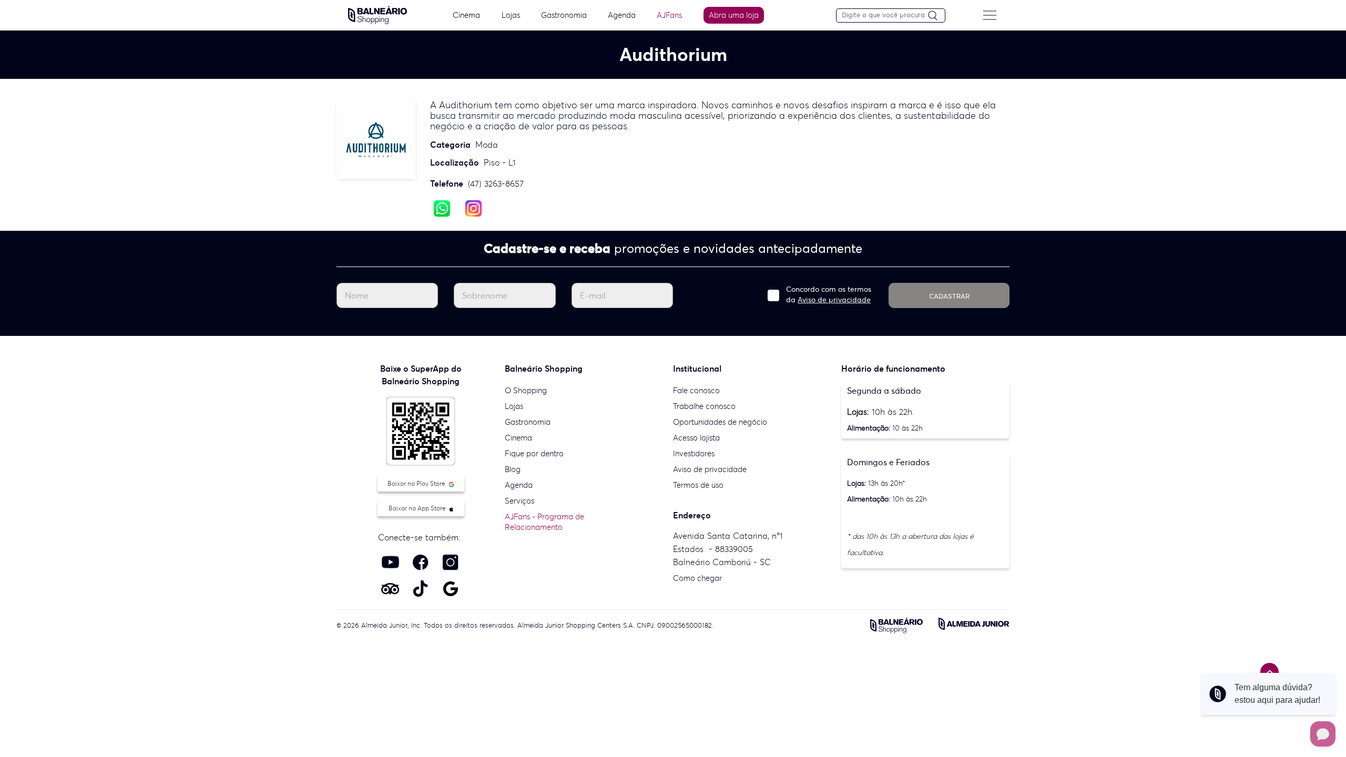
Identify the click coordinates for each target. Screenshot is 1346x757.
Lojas (511, 15)
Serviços (519, 501)
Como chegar (697, 578)
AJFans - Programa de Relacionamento (544, 522)
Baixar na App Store (418, 508)
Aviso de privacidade (834, 299)
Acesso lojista (696, 438)
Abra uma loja (734, 15)
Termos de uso (698, 485)
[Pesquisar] (936, 16)
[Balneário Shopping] (377, 14)
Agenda (622, 15)
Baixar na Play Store (417, 483)
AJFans (669, 15)
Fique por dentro (534, 453)
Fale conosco (696, 390)
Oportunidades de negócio (720, 422)
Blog (513, 469)
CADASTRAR (949, 296)
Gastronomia (564, 15)
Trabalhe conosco (704, 406)
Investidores (694, 453)
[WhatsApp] (442, 207)
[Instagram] (473, 207)
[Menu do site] (989, 15)
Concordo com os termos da (828, 294)
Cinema (466, 15)
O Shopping (526, 390)
